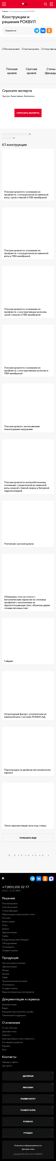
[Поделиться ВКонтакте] (43, 30)
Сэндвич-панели (10, 950)
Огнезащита (8, 947)
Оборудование (9, 943)
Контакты (9, 1057)
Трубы (5, 936)
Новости (6, 1035)
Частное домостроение (13, 963)
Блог (4, 1049)
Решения (8, 898)
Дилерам (28, 1076)
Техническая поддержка (14, 1015)
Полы (4, 925)
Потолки (6, 918)
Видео (5, 1008)
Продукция (10, 958)
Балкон (5, 928)
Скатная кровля (9, 907)
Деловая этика (9, 1031)
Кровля (5, 974)
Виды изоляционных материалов (18, 992)
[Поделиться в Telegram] (36, 30)
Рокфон (28, 1121)
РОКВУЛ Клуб (28, 1110)
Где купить (7, 1065)
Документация (9, 1004)
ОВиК (5, 977)
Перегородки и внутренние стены (18, 914)
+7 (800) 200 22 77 (15, 887)
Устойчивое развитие (12, 1042)
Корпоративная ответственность (18, 1038)
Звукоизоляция (9, 932)
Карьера (6, 1046)
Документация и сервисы (21, 999)
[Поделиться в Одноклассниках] (49, 30)
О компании (11, 1022)
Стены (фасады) (10, 910)
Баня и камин (8, 921)
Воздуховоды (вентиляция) (15, 939)
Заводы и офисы (10, 1062)
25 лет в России (9, 1028)
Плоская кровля (9, 903)
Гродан (27, 1133)
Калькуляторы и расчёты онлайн (17, 1011)
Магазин (28, 1087)
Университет (28, 1098)
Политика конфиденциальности (28, 1145)
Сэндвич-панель (10, 988)
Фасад (5, 970)
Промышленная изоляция (14, 981)
